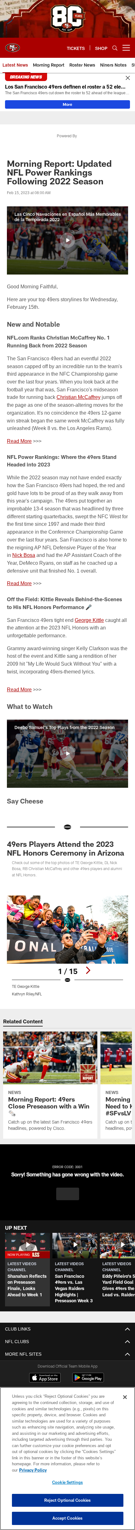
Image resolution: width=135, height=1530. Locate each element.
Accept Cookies (67, 1518)
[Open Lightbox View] (67, 946)
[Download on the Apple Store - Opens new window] (44, 1378)
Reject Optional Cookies (67, 1500)
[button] (67, 240)
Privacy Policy (81, 1470)
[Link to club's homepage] (12, 45)
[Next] (88, 970)
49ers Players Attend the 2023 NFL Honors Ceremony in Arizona (65, 848)
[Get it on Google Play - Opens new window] (88, 1380)
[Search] (114, 48)
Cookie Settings (67, 1482)
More (67, 104)
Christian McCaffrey (80, 397)
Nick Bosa (23, 555)
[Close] (128, 78)
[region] (67, 1461)
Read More (19, 441)
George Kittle (91, 620)
